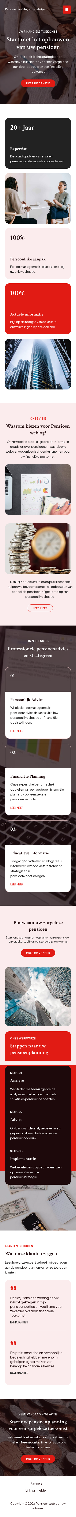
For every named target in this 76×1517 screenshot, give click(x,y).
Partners (36, 1483)
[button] (38, 953)
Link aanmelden (37, 1490)
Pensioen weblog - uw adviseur (26, 9)
